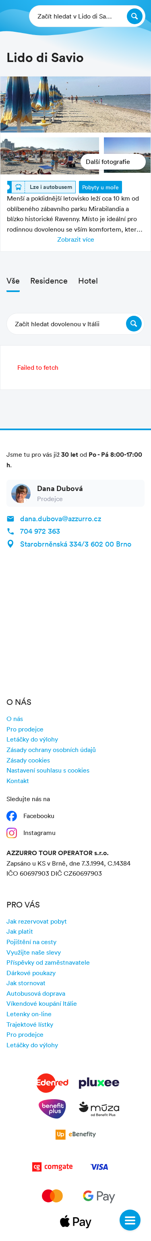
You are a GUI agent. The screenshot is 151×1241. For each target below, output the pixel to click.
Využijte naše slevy (33, 952)
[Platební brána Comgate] (52, 1168)
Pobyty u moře (100, 187)
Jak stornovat (26, 983)
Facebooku (38, 816)
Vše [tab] (13, 280)
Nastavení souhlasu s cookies (47, 770)
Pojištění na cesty (31, 942)
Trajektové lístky (29, 1024)
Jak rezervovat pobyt (36, 921)
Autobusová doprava (35, 993)
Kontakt (17, 781)
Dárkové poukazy (31, 973)
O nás (14, 719)
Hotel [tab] (88, 280)
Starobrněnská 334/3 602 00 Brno (75, 544)
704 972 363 (40, 531)
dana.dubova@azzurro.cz (60, 518)
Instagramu (39, 833)
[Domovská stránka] (12, 16)
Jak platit (19, 931)
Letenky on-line (29, 1014)
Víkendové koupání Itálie (41, 1003)
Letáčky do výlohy (32, 739)
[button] (75, 324)
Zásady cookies (28, 760)
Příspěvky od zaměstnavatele (48, 962)
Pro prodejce (24, 729)
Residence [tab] (49, 280)
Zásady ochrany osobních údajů (51, 750)
